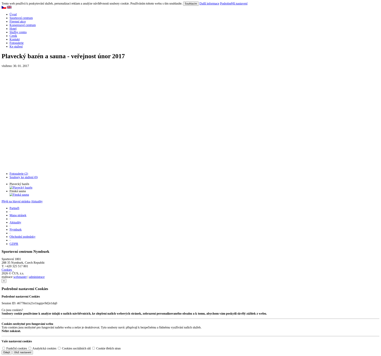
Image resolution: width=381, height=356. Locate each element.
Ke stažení (16, 46)
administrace (37, 277)
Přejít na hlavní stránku (16, 201)
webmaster (20, 277)
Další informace (209, 3)
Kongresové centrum (23, 25)
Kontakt (15, 39)
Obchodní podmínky (23, 236)
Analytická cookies (44, 348)
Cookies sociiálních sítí (76, 348)
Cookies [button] (7, 269)
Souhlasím (191, 3)
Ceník (13, 35)
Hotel (13, 28)
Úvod (13, 14)
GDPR (14, 243)
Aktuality (37, 201)
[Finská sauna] (19, 194)
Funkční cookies (16, 348)
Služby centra (18, 32)
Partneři (14, 208)
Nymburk (16, 229)
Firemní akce (18, 21)
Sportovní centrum (21, 18)
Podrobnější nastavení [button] (233, 3)
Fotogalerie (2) (19, 173)
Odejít (6, 352)
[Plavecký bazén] (21, 187)
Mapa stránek (18, 215)
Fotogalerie (17, 43)
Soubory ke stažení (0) (24, 177)
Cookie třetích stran (108, 348)
